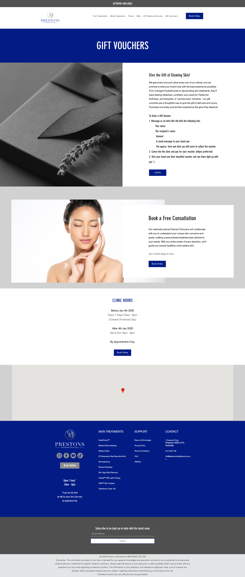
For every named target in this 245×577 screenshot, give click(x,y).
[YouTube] (73, 455)
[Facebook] (66, 455)
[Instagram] (59, 455)
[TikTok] (80, 455)
